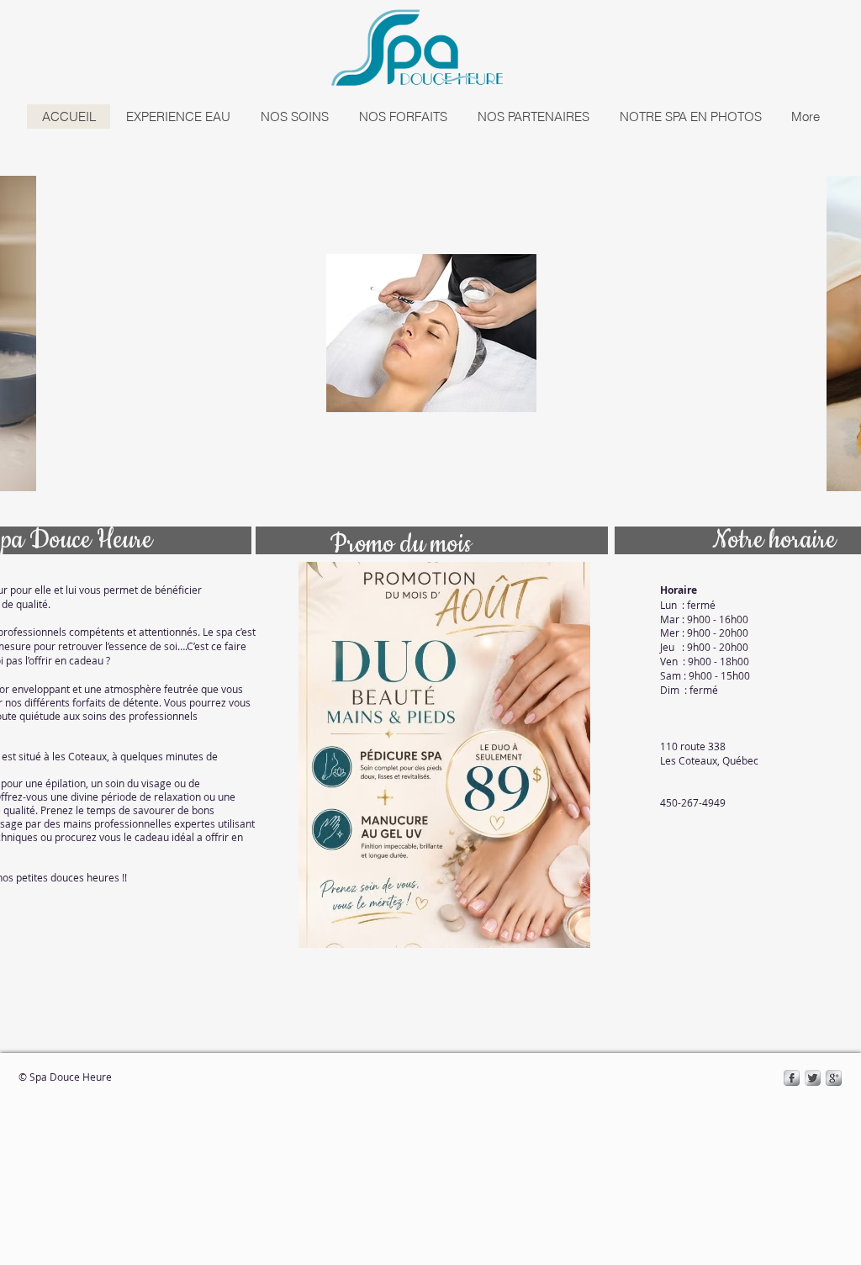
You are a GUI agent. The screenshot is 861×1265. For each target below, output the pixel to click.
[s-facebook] (792, 1078)
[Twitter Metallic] (813, 1078)
